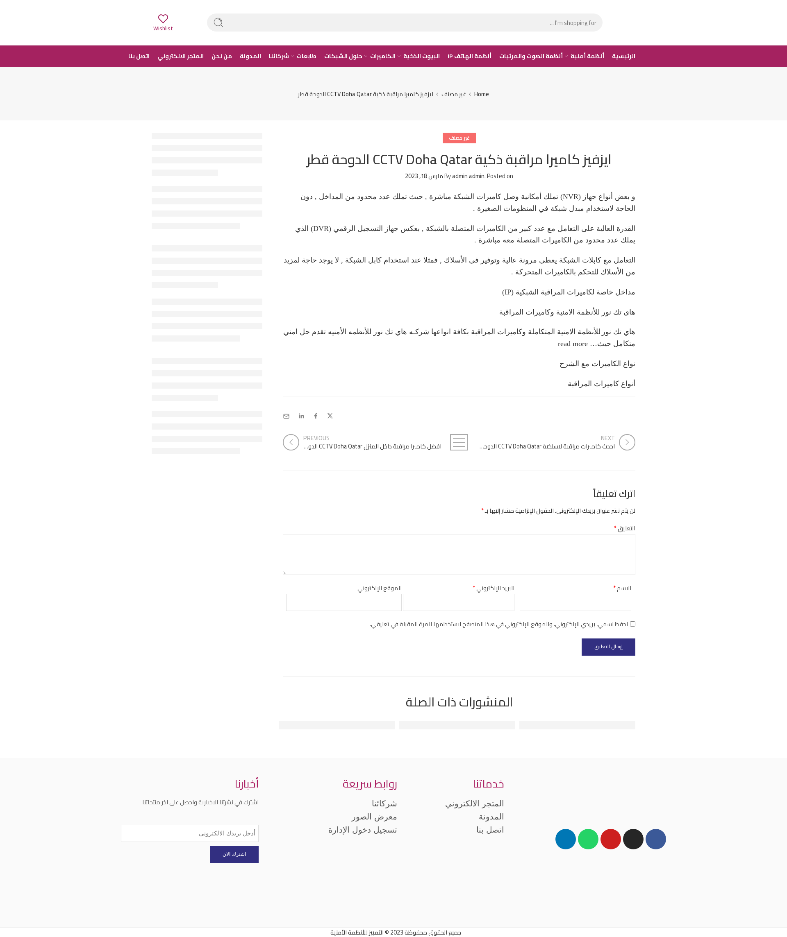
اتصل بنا (139, 56)
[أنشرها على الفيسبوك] (316, 416)
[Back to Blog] (459, 442)
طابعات (306, 56)
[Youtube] (610, 839)
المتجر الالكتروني (180, 56)
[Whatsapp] (588, 839)
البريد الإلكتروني (493, 588)
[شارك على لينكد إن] (301, 416)
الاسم (622, 588)
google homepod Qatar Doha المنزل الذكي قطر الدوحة (315, 725)
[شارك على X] (330, 416)
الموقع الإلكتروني (379, 588)
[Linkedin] (565, 839)
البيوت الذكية (421, 56)
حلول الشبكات (343, 56)
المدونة (250, 56)
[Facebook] (656, 839)
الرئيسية (623, 56)
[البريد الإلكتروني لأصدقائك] (286, 416)
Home (481, 94)
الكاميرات (383, 56)
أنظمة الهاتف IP (469, 56)
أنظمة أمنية (587, 56)
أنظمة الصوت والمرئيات (531, 56)
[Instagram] (633, 839)
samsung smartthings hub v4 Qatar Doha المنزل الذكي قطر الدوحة (415, 725)
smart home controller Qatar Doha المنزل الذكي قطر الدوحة (546, 725)
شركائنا (279, 56)
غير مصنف (453, 94)
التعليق (624, 528)
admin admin (468, 175)
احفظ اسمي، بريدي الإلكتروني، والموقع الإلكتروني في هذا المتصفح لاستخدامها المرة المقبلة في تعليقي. (499, 624)
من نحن (222, 56)
